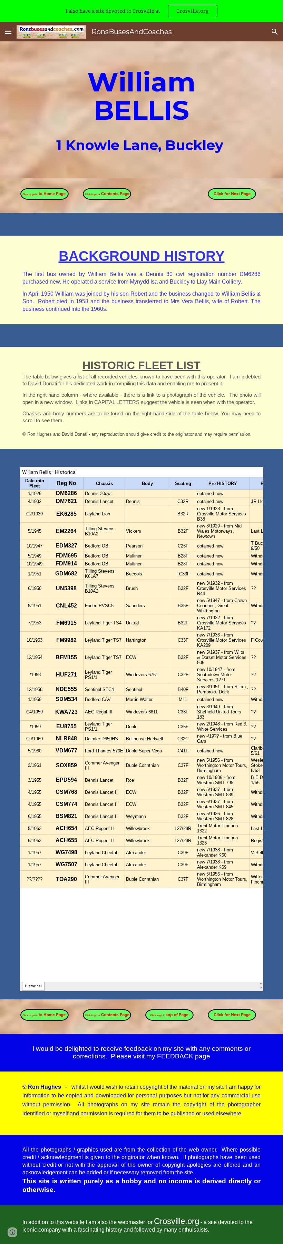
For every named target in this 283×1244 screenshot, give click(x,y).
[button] (8, 31)
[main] (141, 110)
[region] (141, 11)
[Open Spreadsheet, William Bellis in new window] (250, 476)
